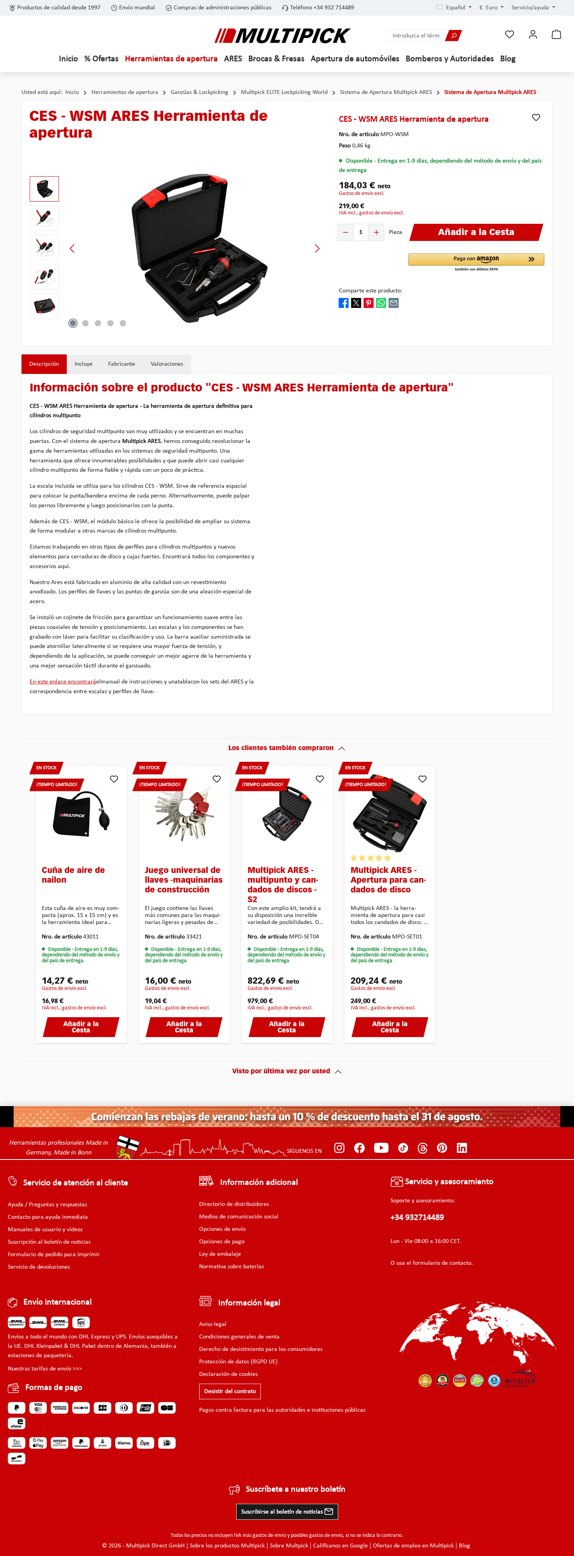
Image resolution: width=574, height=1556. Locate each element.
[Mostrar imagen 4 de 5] (110, 323)
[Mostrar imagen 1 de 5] (73, 323)
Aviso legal (212, 1324)
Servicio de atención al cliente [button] (75, 1183)
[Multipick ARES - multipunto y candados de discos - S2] (287, 813)
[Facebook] (359, 1148)
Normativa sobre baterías (231, 1267)
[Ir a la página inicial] (282, 35)
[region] (176, 248)
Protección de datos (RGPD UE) (238, 1362)
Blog (464, 1546)
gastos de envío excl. (362, 193)
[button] (476, 262)
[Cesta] (556, 34)
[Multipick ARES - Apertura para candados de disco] (390, 813)
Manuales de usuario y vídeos (45, 1230)
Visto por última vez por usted (281, 1072)
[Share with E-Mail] (393, 302)
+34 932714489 (417, 1218)
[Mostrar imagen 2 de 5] (85, 323)
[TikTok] (403, 1148)
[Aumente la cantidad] (376, 232)
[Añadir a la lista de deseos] (536, 117)
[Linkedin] (462, 1148)
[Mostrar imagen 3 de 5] (98, 323)
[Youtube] (381, 1148)
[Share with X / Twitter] (356, 302)
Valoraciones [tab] (167, 364)
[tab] (44, 364)
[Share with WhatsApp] (381, 302)
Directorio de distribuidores (234, 1204)
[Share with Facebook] (343, 302)
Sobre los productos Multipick (227, 1546)
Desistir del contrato (230, 1391)
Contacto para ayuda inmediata (48, 1217)
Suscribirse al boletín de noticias (282, 1512)
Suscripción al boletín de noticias (49, 1242)
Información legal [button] (249, 1303)
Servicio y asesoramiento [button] (448, 1181)
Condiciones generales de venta (239, 1337)
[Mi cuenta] (533, 34)
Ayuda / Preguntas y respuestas (47, 1205)
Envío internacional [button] (57, 1302)
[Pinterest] (442, 1148)
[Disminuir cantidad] (345, 232)
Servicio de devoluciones (39, 1267)
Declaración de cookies (228, 1374)
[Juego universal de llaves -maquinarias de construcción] (184, 813)
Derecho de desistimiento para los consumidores (261, 1349)
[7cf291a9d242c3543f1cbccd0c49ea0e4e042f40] (195, 248)
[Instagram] (339, 1148)
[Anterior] (72, 248)
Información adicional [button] (259, 1182)
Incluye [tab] (84, 364)
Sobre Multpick (289, 1546)
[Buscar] (453, 35)
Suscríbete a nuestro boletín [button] (296, 1489)
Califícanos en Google (340, 1546)
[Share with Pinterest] (368, 302)
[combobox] (415, 36)
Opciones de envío (222, 1229)
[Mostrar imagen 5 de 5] (123, 323)
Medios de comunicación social (238, 1217)
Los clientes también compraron (281, 748)
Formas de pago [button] (53, 1387)
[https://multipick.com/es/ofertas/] (287, 1116)
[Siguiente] (317, 248)
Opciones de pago (221, 1242)
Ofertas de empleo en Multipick (413, 1546)
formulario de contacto (442, 1263)
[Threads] (423, 1148)
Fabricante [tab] (121, 364)
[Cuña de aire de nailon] (81, 813)
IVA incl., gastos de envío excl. (371, 213)
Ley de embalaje (220, 1254)
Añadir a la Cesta (81, 1027)
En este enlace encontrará (63, 682)
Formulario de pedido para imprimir (54, 1255)
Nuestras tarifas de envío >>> (45, 1369)
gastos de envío (269, 1535)
